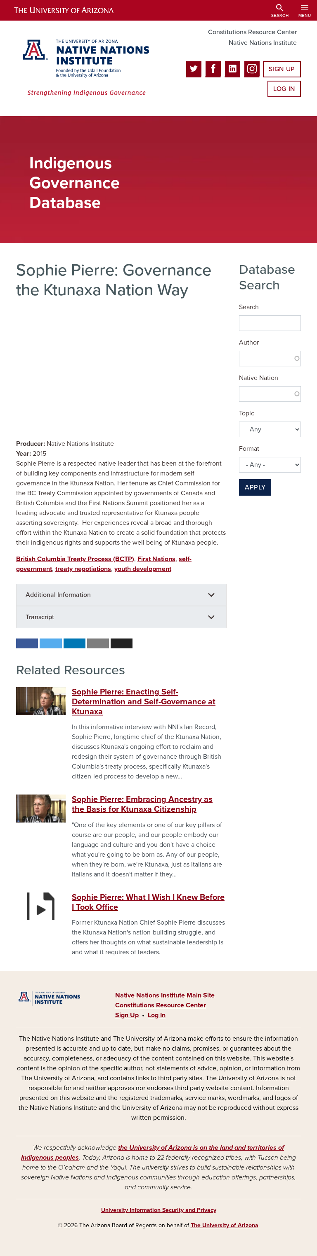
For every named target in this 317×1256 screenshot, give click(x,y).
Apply (255, 487)
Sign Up (282, 69)
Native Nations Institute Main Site (165, 995)
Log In (284, 89)
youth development (142, 569)
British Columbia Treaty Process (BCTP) (75, 559)
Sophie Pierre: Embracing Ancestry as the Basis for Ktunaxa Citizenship (142, 804)
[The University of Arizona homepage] (71, 10)
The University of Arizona (224, 1225)
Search (249, 307)
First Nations (156, 559)
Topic (246, 413)
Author (249, 342)
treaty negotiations (83, 569)
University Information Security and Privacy (158, 1210)
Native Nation (258, 378)
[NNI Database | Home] (84, 68)
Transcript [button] (40, 617)
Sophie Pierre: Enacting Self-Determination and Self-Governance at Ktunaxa (143, 702)
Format (249, 449)
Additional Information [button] (58, 595)
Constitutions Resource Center (252, 32)
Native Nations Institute (263, 43)
